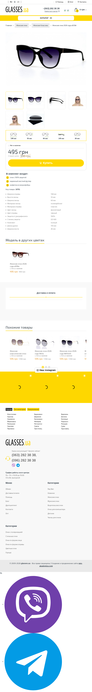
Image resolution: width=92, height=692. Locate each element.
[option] (46, 59)
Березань (64, 414)
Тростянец (38, 429)
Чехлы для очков (54, 517)
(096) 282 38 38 (24, 460)
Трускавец (65, 429)
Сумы (63, 426)
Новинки (51, 493)
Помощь (60, 2)
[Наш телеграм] (33, 662)
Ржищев (64, 424)
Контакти (9, 509)
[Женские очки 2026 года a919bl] (46, 59)
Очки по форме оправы (15, 544)
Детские (51, 513)
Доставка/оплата (12, 493)
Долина (64, 417)
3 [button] (49, 367)
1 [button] (43, 367)
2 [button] (46, 367)
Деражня (37, 417)
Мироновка (11, 421)
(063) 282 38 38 (24, 455)
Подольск (64, 421)
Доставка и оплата (46, 293)
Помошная (11, 424)
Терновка (10, 429)
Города (8, 553)
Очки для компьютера (56, 509)
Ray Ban (51, 489)
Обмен (8, 489)
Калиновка (38, 419)
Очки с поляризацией (14, 532)
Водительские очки (55, 505)
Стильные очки (12, 536)
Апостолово (11, 414)
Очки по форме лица (14, 540)
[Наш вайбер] (33, 604)
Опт (7, 513)
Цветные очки (11, 548)
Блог (71, 2)
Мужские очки (53, 501)
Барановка (38, 414)
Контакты (83, 2)
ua (18, 2)
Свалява (10, 426)
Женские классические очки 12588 (18, 353)
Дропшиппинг (11, 505)
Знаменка (11, 419)
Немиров (37, 421)
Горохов (10, 417)
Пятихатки (38, 424)
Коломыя (64, 419)
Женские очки (53, 497)
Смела (36, 426)
